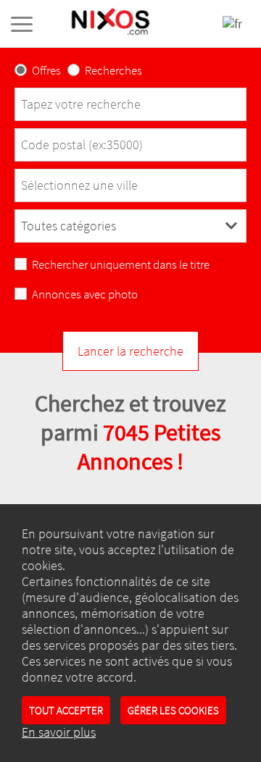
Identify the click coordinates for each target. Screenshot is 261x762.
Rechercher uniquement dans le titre (121, 264)
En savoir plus (59, 732)
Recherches (113, 70)
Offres (46, 70)
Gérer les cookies (173, 710)
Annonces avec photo (85, 294)
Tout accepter (66, 710)
